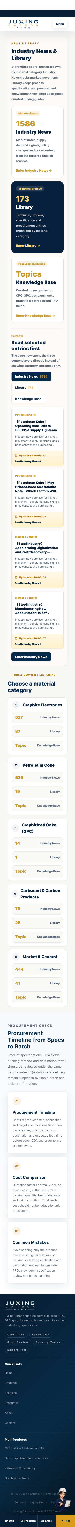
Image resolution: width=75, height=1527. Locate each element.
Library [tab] (24, 388)
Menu (60, 24)
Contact (10, 1422)
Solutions (11, 1392)
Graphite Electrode (17, 1478)
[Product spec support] (62, 1500)
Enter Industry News (31, 657)
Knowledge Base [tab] (28, 399)
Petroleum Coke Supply (20, 1468)
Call (11, 1520)
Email (48, 1520)
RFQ (67, 1520)
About (9, 1412)
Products (11, 1382)
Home (8, 1372)
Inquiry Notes (38, 1502)
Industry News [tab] (31, 376)
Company (20, 1502)
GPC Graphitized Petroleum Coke (26, 1458)
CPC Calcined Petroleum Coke (24, 1448)
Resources (11, 1402)
